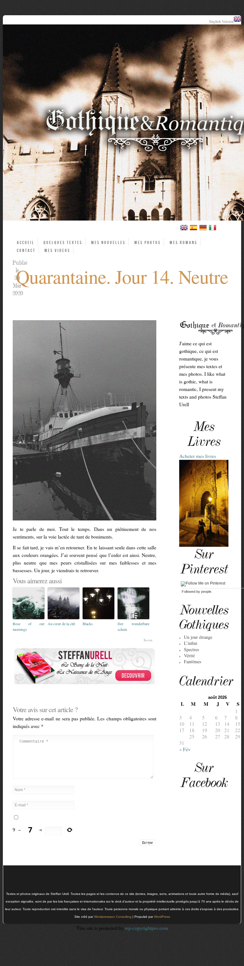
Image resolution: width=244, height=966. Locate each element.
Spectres (191, 649)
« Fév (185, 749)
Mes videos (57, 250)
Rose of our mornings (28, 626)
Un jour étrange (198, 637)
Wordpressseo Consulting (113, 916)
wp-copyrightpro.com (146, 928)
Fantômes (192, 661)
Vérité (189, 655)
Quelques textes (63, 242)
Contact (26, 250)
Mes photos (147, 242)
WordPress (162, 916)
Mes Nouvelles (108, 242)
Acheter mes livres (197, 456)
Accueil (26, 242)
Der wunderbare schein (133, 626)
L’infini (190, 643)
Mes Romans (183, 242)
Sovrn (148, 640)
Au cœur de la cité (61, 623)
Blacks (88, 623)
